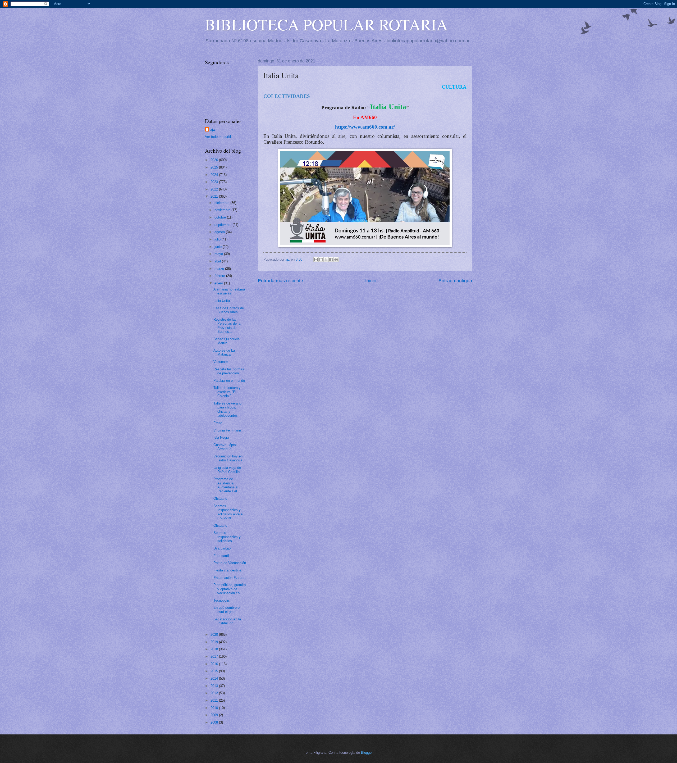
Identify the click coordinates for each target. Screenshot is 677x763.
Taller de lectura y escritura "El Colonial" (227, 392)
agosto (220, 232)
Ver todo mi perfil (218, 137)
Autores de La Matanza (224, 352)
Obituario (220, 499)
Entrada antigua (455, 280)
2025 (215, 167)
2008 (215, 722)
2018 (215, 649)
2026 (215, 160)
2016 (215, 664)
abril (218, 261)
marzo (219, 269)
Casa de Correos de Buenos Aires (228, 310)
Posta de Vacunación (229, 563)
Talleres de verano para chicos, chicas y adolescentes (227, 409)
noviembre (222, 210)
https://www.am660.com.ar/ (365, 127)
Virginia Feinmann (227, 430)
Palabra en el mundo (229, 381)
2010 (215, 708)
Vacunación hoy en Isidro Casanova (228, 458)
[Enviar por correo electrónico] (316, 259)
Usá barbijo (222, 548)
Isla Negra (221, 437)
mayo (219, 254)
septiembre (223, 225)
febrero (220, 276)
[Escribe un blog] (321, 259)
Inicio (370, 280)
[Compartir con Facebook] (331, 259)
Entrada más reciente (280, 280)
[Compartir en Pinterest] (336, 259)
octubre (220, 217)
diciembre (222, 203)
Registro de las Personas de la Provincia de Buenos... (226, 325)
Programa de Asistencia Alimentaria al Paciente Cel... (226, 485)
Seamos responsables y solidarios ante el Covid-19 (228, 512)
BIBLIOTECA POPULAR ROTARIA (326, 24)
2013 (215, 686)
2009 (215, 715)
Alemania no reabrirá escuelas (229, 291)
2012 (215, 693)
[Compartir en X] (326, 259)
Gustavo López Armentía (225, 447)
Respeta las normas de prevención (228, 371)
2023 (215, 182)
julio (218, 239)
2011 (215, 700)
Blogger (366, 753)
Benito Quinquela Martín (226, 341)
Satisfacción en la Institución (227, 621)
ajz (212, 129)
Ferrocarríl (221, 556)
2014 (215, 678)
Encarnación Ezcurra (229, 578)
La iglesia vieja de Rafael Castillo (227, 470)
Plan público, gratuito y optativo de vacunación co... (229, 589)
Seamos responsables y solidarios (227, 537)
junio (218, 247)
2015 (215, 671)
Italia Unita (221, 301)
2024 (215, 175)
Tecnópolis (221, 600)
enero (219, 283)
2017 (215, 656)
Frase (217, 423)
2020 (215, 635)
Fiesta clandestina (227, 570)
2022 (215, 189)
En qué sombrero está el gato (226, 610)
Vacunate (220, 362)
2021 (215, 196)
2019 (215, 642)
